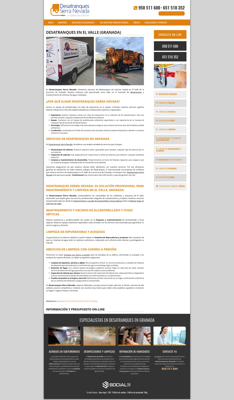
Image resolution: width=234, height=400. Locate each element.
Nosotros (62, 22)
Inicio (50, 22)
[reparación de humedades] (134, 345)
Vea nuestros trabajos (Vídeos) (114, 22)
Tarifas (136, 22)
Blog (145, 392)
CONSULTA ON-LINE (170, 35)
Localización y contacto (156, 22)
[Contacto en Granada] (169, 345)
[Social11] (117, 384)
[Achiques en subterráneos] (64, 345)
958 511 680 (149, 7)
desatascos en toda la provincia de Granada (77, 301)
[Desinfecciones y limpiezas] (99, 345)
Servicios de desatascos (83, 22)
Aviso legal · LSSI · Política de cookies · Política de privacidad (121, 392)
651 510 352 (174, 7)
